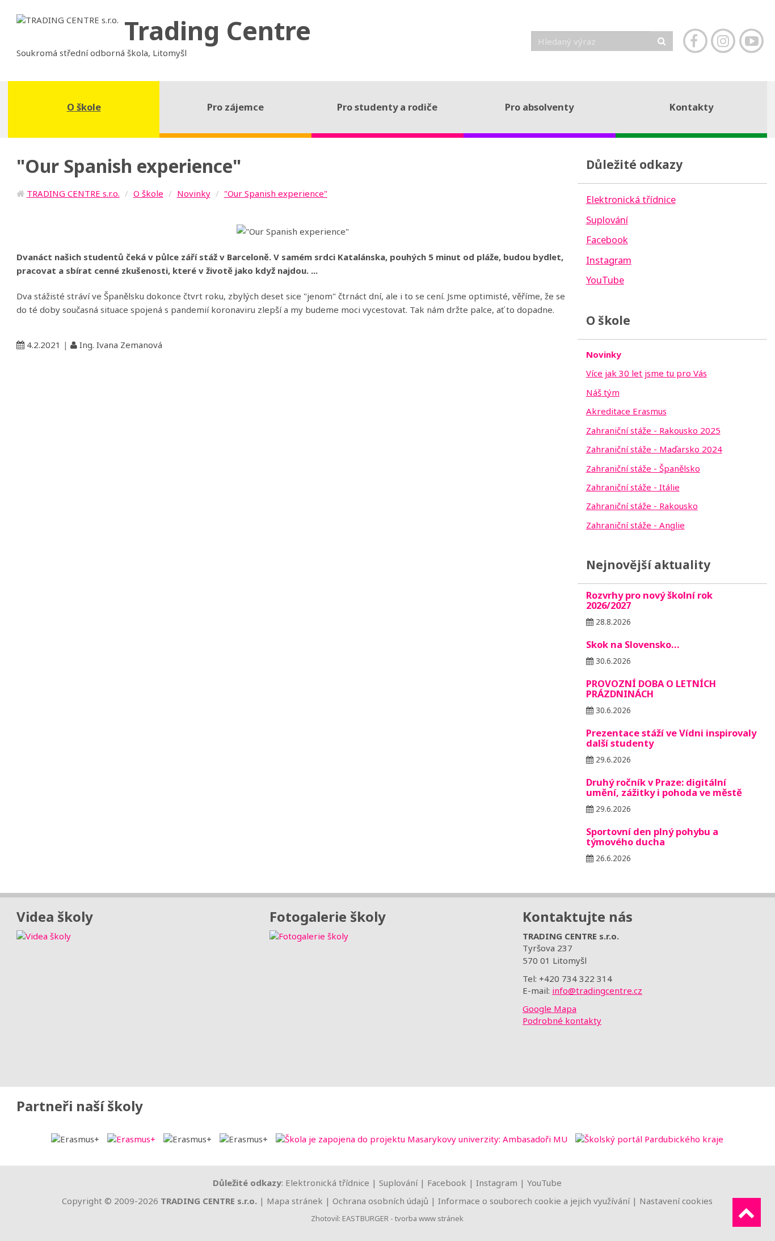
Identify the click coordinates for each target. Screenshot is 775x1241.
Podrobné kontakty (562, 1020)
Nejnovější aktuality (648, 565)
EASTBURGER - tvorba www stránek (403, 1218)
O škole (148, 193)
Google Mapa (549, 1008)
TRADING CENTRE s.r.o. (73, 193)
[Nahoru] (746, 1212)
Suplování (398, 1182)
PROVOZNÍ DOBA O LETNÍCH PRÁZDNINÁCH (651, 688)
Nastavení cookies (676, 1200)
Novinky (193, 193)
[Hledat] (661, 41)
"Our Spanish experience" (275, 193)
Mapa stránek (295, 1200)
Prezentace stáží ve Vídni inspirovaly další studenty (671, 737)
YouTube (544, 1182)
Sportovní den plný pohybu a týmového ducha (652, 836)
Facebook (446, 1182)
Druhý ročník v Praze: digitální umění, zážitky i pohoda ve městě (664, 787)
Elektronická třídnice (327, 1182)
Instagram (496, 1182)
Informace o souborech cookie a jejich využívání (534, 1200)
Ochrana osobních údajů (380, 1200)
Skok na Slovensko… (633, 644)
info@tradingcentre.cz (597, 990)
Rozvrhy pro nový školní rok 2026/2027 (649, 600)
